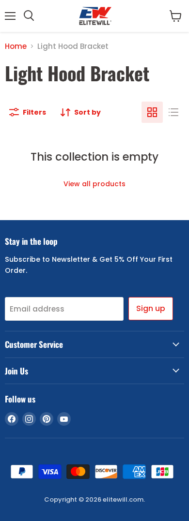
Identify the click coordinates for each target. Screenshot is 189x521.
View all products (94, 184)
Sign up (150, 308)
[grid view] (152, 112)
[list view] (173, 112)
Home (16, 46)
